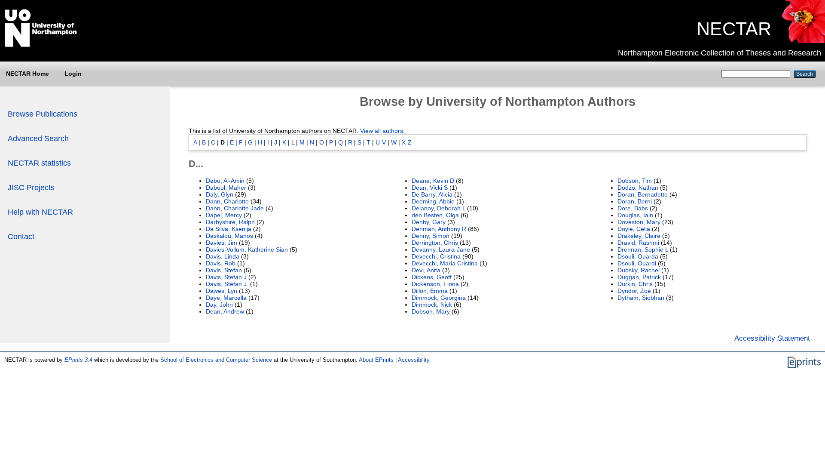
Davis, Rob (220, 263)
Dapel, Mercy (224, 215)
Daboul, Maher (226, 187)
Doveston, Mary (638, 222)
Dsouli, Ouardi (636, 263)
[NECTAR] (803, 40)
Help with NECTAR (40, 212)
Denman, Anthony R (439, 228)
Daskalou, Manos (229, 235)
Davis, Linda (222, 256)
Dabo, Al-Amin (225, 180)
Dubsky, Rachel (638, 270)
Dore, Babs (632, 208)
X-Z (407, 142)
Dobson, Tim (634, 180)
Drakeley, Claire (638, 235)
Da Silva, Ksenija (228, 228)
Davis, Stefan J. (227, 283)
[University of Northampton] (40, 45)
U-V (381, 142)
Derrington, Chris (435, 242)
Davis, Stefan (224, 270)
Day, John (219, 304)
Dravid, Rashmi (638, 242)
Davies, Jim (221, 242)
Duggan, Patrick (639, 277)
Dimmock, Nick (432, 304)
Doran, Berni (634, 201)
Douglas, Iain (635, 215)
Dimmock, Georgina (439, 297)
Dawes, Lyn (221, 290)
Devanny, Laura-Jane (441, 249)
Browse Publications (42, 114)
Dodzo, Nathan (637, 187)
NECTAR (734, 28)
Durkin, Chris (635, 283)
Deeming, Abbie (433, 201)
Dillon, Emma (430, 290)
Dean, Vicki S (430, 187)
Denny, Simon (430, 235)
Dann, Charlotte (227, 201)
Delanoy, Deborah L (438, 208)
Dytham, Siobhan (640, 297)
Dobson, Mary (431, 311)
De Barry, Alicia (432, 194)
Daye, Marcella (226, 297)
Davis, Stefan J (226, 277)
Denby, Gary (429, 222)
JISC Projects (31, 187)
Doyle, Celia (633, 228)
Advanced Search (38, 138)
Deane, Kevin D (433, 180)
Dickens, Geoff (432, 277)
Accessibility (414, 360)
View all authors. (382, 130)
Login (73, 73)
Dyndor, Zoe (634, 290)
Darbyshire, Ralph (230, 222)
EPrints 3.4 (78, 360)
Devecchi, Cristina (436, 256)
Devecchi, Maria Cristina (445, 263)
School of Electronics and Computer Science (216, 360)
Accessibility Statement (772, 338)
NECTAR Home (27, 73)
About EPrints (376, 360)
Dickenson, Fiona (435, 283)
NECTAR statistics (39, 163)
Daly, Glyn (219, 194)
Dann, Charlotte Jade (235, 208)
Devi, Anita (426, 270)
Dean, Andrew (225, 311)
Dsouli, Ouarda (637, 256)
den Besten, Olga (435, 215)
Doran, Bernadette (642, 194)
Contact (21, 236)
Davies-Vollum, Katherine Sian (247, 249)
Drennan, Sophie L (642, 249)
